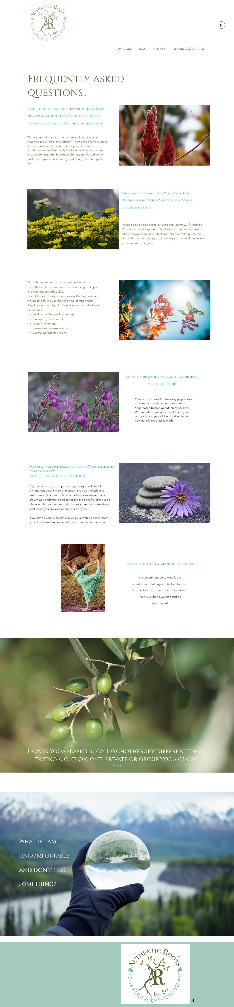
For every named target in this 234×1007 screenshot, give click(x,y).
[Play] (221, 25)
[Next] (214, 705)
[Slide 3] (120, 765)
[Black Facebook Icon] (193, 1000)
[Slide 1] (114, 765)
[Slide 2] (117, 765)
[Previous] (20, 705)
